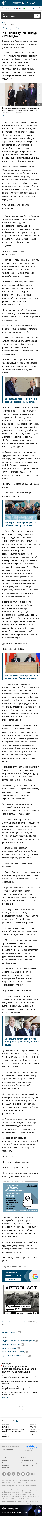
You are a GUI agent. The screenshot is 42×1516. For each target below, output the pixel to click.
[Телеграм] (4, 1474)
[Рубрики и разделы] (37, 3)
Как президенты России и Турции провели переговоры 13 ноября (21, 400)
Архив (4, 1460)
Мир (3, 22)
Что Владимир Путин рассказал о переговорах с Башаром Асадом (21, 677)
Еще (3, 1398)
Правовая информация (30, 1463)
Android (24, 1458)
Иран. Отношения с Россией (13, 1352)
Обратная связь (27, 1460)
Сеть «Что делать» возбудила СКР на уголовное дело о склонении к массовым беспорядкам (20, 1377)
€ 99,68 (14, 8)
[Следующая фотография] (39, 94)
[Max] (28, 1474)
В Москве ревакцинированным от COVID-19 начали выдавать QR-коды (19, 1393)
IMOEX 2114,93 (31, 8)
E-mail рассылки (27, 1465)
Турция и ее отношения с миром (14, 1355)
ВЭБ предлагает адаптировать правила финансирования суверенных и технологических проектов (14, 1433)
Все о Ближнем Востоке (11, 1344)
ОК (37, 15)
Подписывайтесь (12, 1279)
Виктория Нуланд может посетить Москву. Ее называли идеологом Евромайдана (19, 1369)
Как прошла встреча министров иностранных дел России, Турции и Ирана (22, 1041)
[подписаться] (20, 1332)
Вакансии (6, 1468)
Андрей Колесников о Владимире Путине (18, 1340)
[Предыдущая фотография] (2, 94)
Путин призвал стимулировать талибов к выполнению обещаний (20, 1382)
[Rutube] (23, 1474)
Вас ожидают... (12, 1508)
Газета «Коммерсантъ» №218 (13, 1322)
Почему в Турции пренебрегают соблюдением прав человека (20, 524)
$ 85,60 (7, 8)
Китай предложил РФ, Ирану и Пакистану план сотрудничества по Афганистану (18, 1388)
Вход (29, 3)
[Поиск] (33, 3)
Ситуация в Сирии (9, 1348)
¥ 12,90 (21, 8)
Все (17, 1421)
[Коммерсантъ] (4, 3)
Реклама (5, 1465)
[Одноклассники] (18, 1474)
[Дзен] (13, 1474)
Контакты (6, 1463)
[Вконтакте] (9, 1474)
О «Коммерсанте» (9, 1458)
